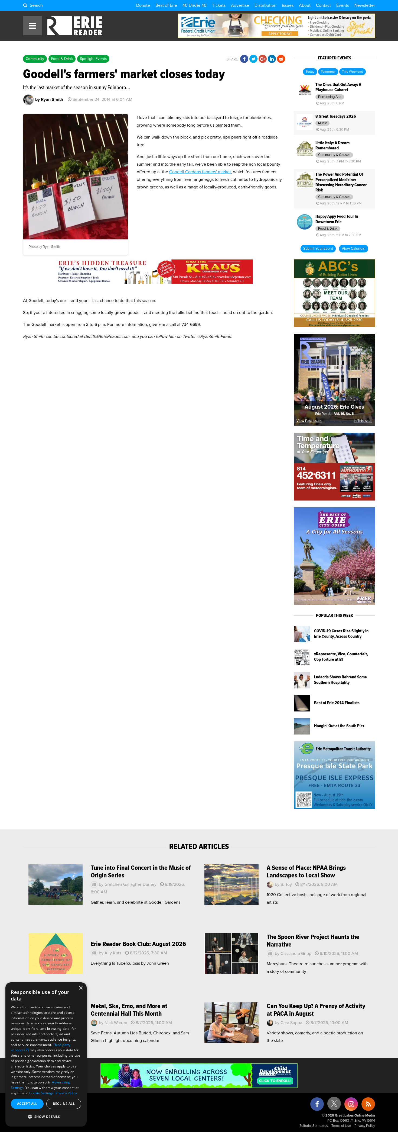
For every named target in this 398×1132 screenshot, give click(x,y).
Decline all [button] (64, 1103)
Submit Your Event (318, 249)
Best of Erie (166, 5)
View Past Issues (309, 421)
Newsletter (364, 5)
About (305, 5)
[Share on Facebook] (244, 59)
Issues (287, 5)
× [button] (81, 988)
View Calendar (354, 249)
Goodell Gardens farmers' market (200, 172)
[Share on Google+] (263, 59)
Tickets (219, 5)
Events (342, 5)
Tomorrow (328, 71)
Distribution (265, 5)
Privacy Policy (364, 1126)
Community (35, 59)
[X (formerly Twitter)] (334, 1105)
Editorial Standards (313, 1126)
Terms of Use (341, 1126)
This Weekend (352, 71)
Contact (323, 5)
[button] (46, 1116)
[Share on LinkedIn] (272, 59)
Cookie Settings (41, 1093)
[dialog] (46, 1054)
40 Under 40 (194, 5)
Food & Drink (62, 59)
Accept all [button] (27, 1103)
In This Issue (363, 421)
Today (310, 71)
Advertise (240, 5)
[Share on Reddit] (281, 59)
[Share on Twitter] (253, 59)
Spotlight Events (93, 59)
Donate (143, 5)
